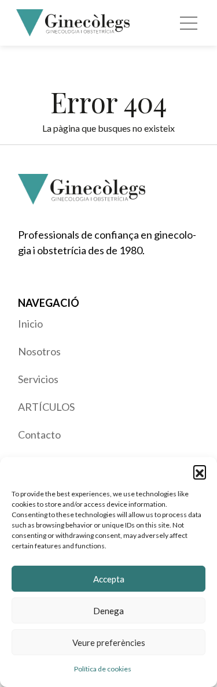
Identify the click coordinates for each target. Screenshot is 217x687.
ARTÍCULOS (46, 407)
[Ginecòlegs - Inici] (73, 22)
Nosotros (39, 351)
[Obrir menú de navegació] (188, 23)
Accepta (108, 579)
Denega (108, 611)
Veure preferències (108, 642)
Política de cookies (102, 668)
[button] (199, 471)
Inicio (30, 323)
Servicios (38, 379)
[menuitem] (109, 323)
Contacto (39, 434)
